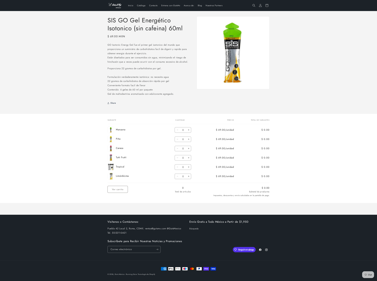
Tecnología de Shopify (146, 274)
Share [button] (113, 102)
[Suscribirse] (157, 249)
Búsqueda (194, 228)
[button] (254, 5)
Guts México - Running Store (126, 274)
